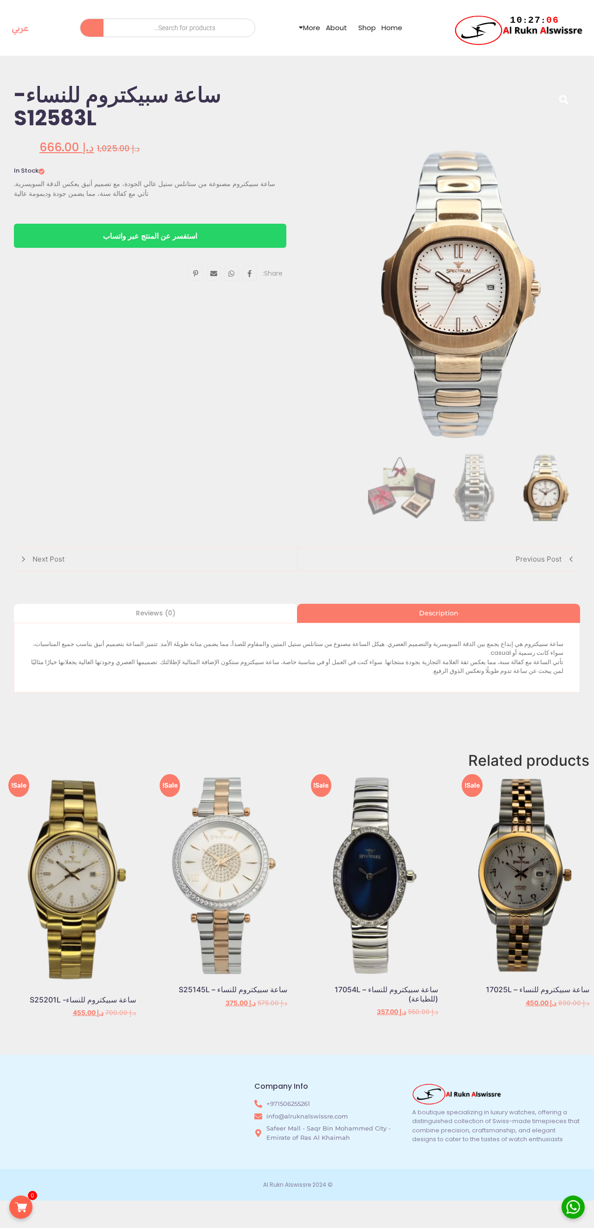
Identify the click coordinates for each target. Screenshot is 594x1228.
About (336, 27)
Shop (367, 27)
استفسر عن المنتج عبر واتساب (150, 235)
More (311, 27)
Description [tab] (438, 613)
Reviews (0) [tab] (155, 613)
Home (391, 27)
